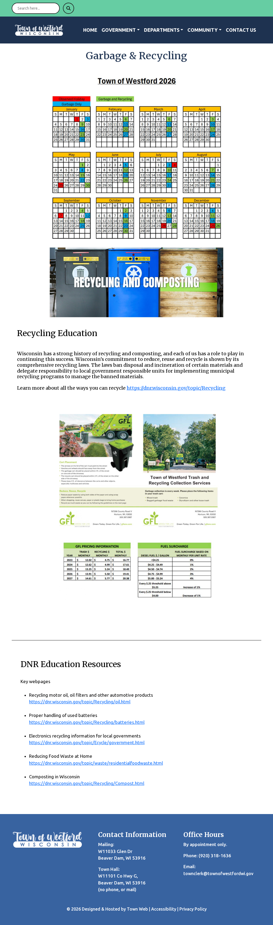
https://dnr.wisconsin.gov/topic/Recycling (176, 388)
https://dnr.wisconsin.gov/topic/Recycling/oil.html (79, 701)
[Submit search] (68, 8)
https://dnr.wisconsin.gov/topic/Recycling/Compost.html (86, 783)
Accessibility (163, 909)
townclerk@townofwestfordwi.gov (218, 873)
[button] (120, 30)
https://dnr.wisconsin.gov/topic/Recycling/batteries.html (86, 722)
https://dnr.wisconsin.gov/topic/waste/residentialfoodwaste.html (96, 762)
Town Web (137, 909)
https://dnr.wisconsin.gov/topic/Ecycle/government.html (86, 742)
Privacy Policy (193, 909)
